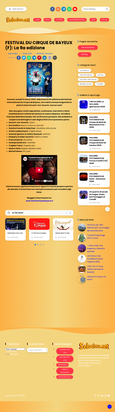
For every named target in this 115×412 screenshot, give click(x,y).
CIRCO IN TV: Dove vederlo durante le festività (95, 269)
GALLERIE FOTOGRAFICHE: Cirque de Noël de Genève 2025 (97, 141)
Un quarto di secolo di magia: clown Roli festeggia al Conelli (98, 196)
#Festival (40, 53)
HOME (37, 20)
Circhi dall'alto (64, 377)
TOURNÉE (59, 20)
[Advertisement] (95, 305)
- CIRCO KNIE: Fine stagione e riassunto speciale (96, 248)
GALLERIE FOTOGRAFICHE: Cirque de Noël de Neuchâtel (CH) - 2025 (97, 122)
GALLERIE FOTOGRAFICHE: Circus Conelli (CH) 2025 (98, 159)
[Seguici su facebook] (52, 9)
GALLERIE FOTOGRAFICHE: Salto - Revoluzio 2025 (97, 178)
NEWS (47, 20)
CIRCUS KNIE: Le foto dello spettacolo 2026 (97, 104)
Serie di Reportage (65, 371)
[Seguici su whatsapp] (69, 9)
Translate (13, 354)
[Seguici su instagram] (58, 9)
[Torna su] (110, 407)
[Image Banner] (94, 346)
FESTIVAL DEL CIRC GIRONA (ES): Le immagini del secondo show (98, 228)
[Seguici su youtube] (75, 9)
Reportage (62, 365)
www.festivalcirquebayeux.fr (39, 201)
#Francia (48, 53)
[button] (19, 58)
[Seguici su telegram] (63, 9)
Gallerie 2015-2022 (64, 358)
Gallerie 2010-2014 (64, 351)
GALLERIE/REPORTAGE (77, 20)
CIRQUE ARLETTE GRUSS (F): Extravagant (45, 233)
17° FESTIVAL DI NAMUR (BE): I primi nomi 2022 (23, 233)
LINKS (93, 20)
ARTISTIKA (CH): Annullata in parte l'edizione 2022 (95, 259)
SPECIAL (104, 20)
